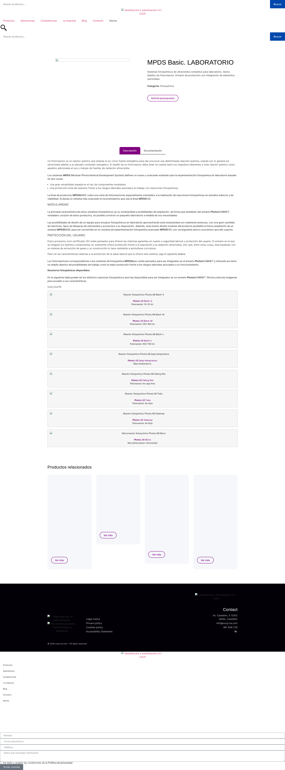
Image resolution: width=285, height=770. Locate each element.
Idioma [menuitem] (113, 20)
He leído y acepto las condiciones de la (37, 763)
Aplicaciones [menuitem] (27, 20)
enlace (181, 253)
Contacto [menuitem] (98, 20)
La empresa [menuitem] (69, 20)
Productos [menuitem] (9, 20)
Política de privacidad (60, 762)
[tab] (129, 150)
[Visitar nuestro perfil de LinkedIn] (236, 631)
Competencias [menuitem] (49, 20)
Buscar (277, 4)
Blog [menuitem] (84, 20)
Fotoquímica (167, 85)
